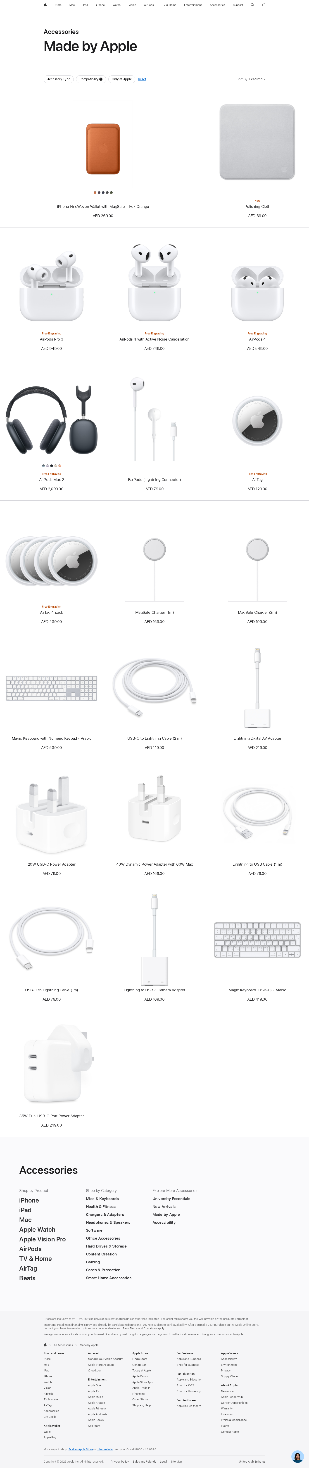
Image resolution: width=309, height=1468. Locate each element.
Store (47, 1359)
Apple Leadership (232, 1397)
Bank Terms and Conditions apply (143, 1328)
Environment (229, 1364)
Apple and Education (189, 1379)
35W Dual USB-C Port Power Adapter (51, 1116)
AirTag (257, 479)
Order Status (140, 1399)
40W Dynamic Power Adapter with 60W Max (154, 864)
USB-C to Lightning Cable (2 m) (154, 738)
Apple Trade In (141, 1388)
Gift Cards (50, 1416)
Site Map (176, 1461)
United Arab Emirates (252, 1461)
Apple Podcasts (97, 1414)
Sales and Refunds (144, 1461)
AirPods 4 (257, 339)
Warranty (227, 1408)
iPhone (48, 1376)
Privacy (226, 1370)
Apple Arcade (96, 1402)
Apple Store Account (101, 1364)
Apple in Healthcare (189, 1406)
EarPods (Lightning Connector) (154, 479)
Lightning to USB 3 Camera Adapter (154, 990)
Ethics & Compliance (234, 1420)
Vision (47, 1388)
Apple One (94, 1385)
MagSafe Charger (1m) (154, 612)
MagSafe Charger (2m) (257, 612)
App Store (94, 1426)
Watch (48, 1382)
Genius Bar (139, 1364)
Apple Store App (142, 1382)
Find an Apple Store (81, 1449)
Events (225, 1426)
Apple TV (93, 1391)
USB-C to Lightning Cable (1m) (51, 990)
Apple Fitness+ (97, 1408)
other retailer (105, 1449)
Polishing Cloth (257, 206)
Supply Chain (229, 1376)
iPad (46, 1370)
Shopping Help (141, 1405)
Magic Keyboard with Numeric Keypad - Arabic (52, 738)
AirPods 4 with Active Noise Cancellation (154, 339)
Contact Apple (230, 1431)
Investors (227, 1414)
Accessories (51, 1411)
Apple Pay (50, 1437)
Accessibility (229, 1359)
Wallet (47, 1431)
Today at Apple (141, 1370)
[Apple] (45, 1345)
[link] (298, 1457)
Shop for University (189, 1391)
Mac (46, 1364)
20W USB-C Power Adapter (51, 864)
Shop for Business (188, 1364)
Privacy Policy (120, 1461)
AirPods (48, 1393)
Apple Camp (139, 1376)
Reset (142, 79)
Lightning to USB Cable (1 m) (257, 864)
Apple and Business (189, 1359)
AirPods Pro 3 (51, 339)
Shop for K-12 (185, 1385)
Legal (163, 1461)
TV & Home (51, 1399)
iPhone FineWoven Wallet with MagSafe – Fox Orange (103, 206)
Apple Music (95, 1397)
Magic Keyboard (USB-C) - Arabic (257, 990)
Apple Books (96, 1420)
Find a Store (139, 1359)
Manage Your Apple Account (105, 1359)
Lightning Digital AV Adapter (257, 738)
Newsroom (227, 1391)
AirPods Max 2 (51, 479)
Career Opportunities (234, 1402)
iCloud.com (95, 1370)
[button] (252, 5)
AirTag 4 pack (51, 612)
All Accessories (63, 1345)
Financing (138, 1393)
